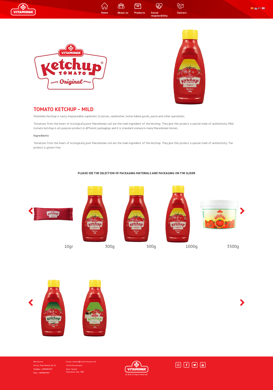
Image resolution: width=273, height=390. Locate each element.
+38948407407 (46, 369)
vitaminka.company (74, 365)
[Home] (136, 366)
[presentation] (30, 211)
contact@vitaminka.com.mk (84, 361)
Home (37, 381)
